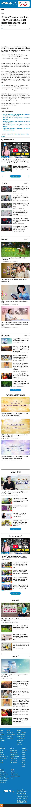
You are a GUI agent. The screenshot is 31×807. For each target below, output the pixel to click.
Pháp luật (15, 231)
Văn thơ (1, 760)
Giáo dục (12, 748)
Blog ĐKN (23, 762)
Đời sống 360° (25, 750)
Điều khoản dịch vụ (21, 801)
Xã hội (1, 736)
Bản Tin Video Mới (17, 536)
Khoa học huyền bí (14, 774)
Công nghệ (13, 772)
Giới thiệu (19, 800)
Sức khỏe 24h (3, 782)
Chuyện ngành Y (3, 776)
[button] (29, 176)
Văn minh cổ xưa (3, 758)
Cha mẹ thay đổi (13, 758)
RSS (24, 800)
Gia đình (23, 752)
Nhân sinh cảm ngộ (21, 734)
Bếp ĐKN (23, 754)
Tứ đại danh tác (20, 740)
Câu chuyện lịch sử (17, 371)
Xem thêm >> (27, 183)
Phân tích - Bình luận (11, 734)
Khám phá (24, 758)
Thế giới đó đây (10, 738)
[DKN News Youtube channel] (21, 5)
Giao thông (2, 740)
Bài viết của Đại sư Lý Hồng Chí (15, 395)
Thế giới (14, 342)
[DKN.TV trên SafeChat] (19, 3)
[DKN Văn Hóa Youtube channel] (26, 5)
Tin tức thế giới (10, 732)
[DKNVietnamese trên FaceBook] (20, 3)
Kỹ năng (23, 760)
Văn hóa (14, 386)
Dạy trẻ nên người (13, 760)
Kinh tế (14, 193)
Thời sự (1, 730)
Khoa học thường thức (15, 776)
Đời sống (15, 360)
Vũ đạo (1, 762)
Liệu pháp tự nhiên (3, 780)
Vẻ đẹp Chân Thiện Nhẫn (6, 261)
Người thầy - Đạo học (14, 754)
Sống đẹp (23, 756)
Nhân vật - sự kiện (5, 495)
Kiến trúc (2, 754)
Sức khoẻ (23, 766)
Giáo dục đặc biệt (13, 752)
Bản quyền (24, 802)
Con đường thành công (14, 756)
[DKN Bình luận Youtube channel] (24, 5)
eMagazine (15, 600)
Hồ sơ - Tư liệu (9, 736)
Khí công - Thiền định (4, 778)
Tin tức (12, 778)
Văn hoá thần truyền (17, 352)
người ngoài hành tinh (20, 134)
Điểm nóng (15, 208)
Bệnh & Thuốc (3, 772)
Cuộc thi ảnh (10, 134)
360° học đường (13, 762)
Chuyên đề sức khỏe (4, 774)
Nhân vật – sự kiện (15, 472)
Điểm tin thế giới (16, 216)
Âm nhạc (2, 750)
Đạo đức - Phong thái (17, 200)
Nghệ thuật (19, 744)
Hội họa (1, 752)
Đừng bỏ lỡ (15, 656)
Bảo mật (19, 802)
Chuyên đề (19, 742)
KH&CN (12, 770)
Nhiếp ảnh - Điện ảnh (4, 756)
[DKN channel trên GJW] (25, 3)
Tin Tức (2, 559)
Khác (2, 13)
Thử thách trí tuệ (13, 750)
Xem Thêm (15, 176)
